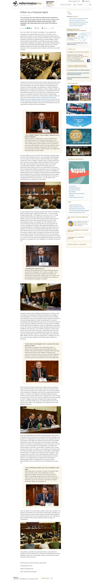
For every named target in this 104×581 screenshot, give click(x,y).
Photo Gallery (72, 83)
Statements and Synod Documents (76, 193)
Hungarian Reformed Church (75, 205)
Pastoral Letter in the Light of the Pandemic (78, 18)
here (71, 52)
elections (70, 13)
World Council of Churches (77, 244)
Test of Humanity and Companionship (77, 24)
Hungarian (87, 1)
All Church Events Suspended (75, 25)
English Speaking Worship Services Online (78, 22)
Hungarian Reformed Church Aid (76, 197)
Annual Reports (72, 186)
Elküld (38, 28)
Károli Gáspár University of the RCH (77, 208)
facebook (27, 28)
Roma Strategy (72, 191)
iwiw (26, 28)
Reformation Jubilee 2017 (74, 188)
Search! (90, 5)
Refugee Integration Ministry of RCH (77, 212)
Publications (71, 195)
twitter (31, 28)
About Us (15, 577)
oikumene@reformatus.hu (77, 60)
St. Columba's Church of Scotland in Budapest (78, 70)
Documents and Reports (75, 159)
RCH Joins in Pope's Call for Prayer (77, 20)
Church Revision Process (74, 189)
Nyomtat (45, 28)
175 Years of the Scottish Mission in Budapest (79, 210)
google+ (29, 28)
